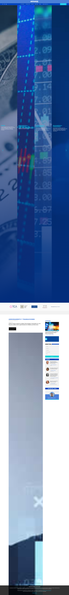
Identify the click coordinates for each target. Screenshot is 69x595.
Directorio (36, 4)
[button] (2, 4)
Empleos (32, 4)
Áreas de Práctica (45, 4)
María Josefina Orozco (52, 397)
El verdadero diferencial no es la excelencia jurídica (54, 368)
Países (40, 4)
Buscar (52, 356)
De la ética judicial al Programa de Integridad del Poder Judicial (53, 362)
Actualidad (22, 4)
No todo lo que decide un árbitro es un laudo (54, 381)
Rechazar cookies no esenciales (47, 590)
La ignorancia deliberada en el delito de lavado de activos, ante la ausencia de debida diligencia (54, 375)
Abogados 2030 (28, 4)
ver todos (56, 359)
